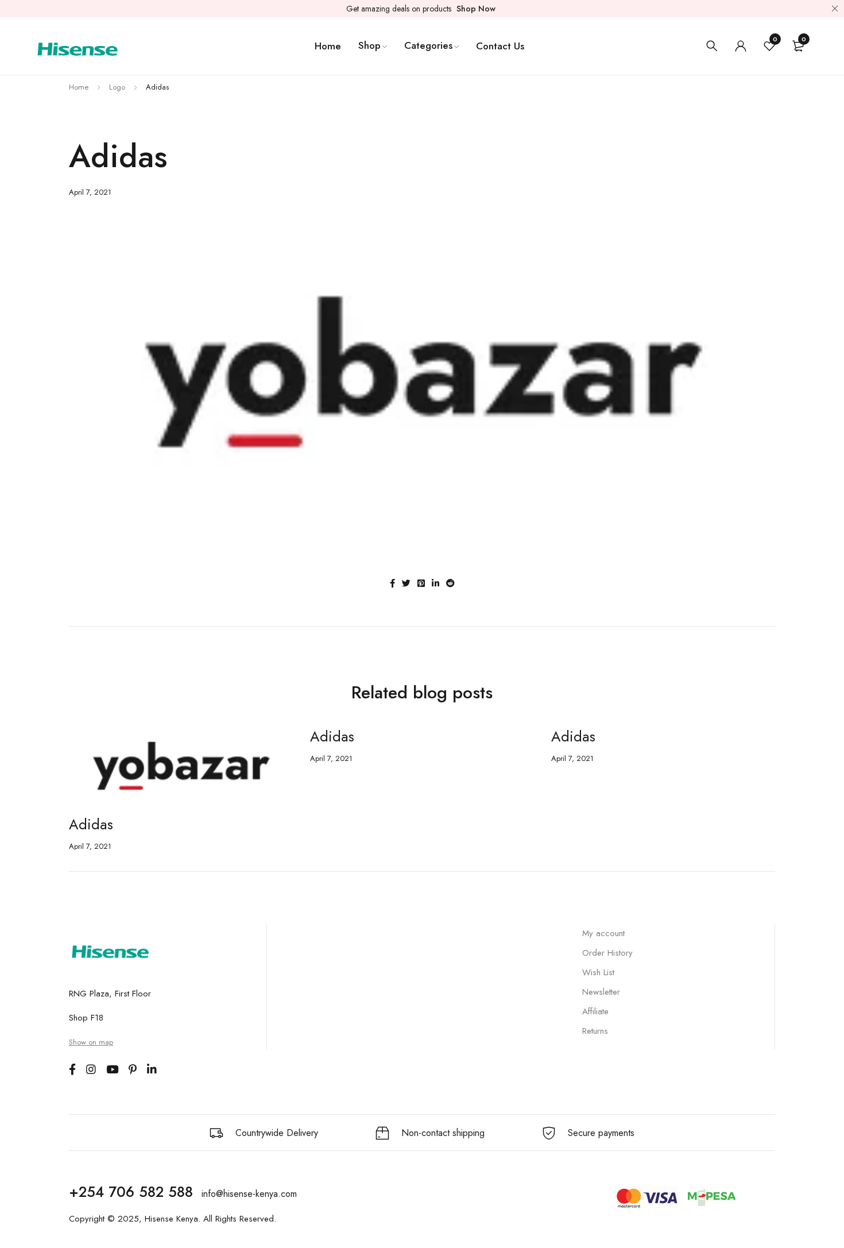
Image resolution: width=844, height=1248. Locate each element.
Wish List (598, 972)
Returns (595, 1031)
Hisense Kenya (171, 1218)
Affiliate (595, 1011)
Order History (607, 952)
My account (603, 933)
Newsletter (601, 992)
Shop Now (475, 8)
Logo (117, 87)
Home (78, 87)
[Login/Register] (740, 46)
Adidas (91, 824)
